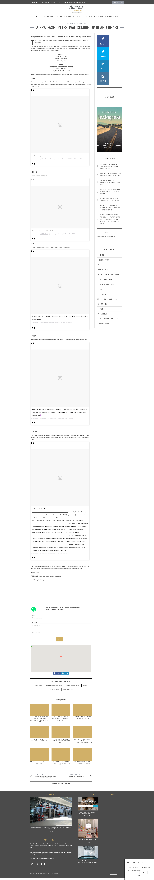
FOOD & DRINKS (47, 17)
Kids (102, 17)
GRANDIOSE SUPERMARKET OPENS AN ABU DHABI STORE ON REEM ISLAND (110, 208)
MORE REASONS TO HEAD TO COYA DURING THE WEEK (82, 717)
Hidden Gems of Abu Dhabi (54, 685)
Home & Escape (74, 17)
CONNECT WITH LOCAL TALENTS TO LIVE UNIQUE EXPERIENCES (109, 166)
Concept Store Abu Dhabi (107, 319)
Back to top (113, 874)
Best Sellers (38, 685)
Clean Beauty (102, 270)
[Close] (128, 862)
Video (59, 2)
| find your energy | (37, 156)
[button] (61, 656)
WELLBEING (61, 17)
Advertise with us (48, 2)
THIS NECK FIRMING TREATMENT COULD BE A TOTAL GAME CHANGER (139, 866)
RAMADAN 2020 (103, 260)
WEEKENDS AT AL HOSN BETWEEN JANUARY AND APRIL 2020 (61, 740)
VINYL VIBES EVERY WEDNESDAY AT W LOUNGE (39, 739)
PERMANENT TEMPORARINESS (76, 775)
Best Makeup (102, 314)
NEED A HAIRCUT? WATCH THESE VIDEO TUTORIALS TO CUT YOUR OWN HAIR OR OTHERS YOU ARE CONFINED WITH (110, 219)
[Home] (36, 16)
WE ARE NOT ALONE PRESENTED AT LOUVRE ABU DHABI (110, 182)
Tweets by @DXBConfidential (106, 236)
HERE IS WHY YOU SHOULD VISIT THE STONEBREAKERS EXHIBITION (83, 740)
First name (34, 622)
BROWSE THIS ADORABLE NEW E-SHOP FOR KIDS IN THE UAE (87, 841)
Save (59, 639)
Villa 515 (43, 553)
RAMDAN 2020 (67, 689)
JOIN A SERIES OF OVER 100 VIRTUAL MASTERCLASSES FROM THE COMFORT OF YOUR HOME (39, 719)
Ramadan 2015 (54, 689)
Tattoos (84, 685)
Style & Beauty (90, 17)
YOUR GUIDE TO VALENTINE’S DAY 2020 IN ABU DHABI (82, 762)
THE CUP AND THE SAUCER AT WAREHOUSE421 (39, 762)
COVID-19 (100, 255)
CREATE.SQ (44, 234)
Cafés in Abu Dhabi (105, 279)
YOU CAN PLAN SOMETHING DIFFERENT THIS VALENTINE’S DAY (61, 763)
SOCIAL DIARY (112, 17)
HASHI (43, 322)
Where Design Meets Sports (49, 158)
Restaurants (102, 289)
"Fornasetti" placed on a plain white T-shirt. (44, 231)
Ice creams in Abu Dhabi (107, 299)
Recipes (100, 309)
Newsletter (35, 2)
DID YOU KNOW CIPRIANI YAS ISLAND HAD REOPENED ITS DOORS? (110, 192)
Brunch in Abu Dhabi (72, 685)
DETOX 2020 (101, 294)
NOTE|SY (44, 418)
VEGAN (99, 265)
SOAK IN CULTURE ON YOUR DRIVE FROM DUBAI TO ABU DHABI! (45, 776)
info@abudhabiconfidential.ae (75, 2)
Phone (32, 615)
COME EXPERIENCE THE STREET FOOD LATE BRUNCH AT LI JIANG (60, 718)
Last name (34, 630)
